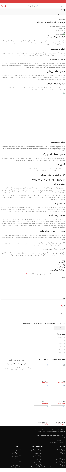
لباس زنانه (62, 346)
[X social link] (35, 1)
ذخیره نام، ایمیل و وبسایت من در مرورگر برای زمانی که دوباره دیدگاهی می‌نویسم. (44, 323)
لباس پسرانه (61, 340)
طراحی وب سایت (60, 455)
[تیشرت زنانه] (58, 392)
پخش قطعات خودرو (38, 455)
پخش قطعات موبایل (59, 461)
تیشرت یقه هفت (57, 49)
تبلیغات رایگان (17, 459)
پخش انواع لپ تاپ (16, 453)
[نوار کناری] (64, 470)
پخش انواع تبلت (17, 449)
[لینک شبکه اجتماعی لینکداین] (31, 1)
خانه (64, 14)
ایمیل (63, 306)
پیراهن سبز (62, 380)
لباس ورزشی (61, 352)
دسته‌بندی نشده (61, 337)
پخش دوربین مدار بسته (15, 455)
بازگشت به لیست (60, 264)
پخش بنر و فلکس (16, 461)
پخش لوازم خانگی (60, 453)
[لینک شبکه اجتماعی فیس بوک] (37, 1)
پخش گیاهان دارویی (38, 461)
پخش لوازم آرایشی (38, 459)
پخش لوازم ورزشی (38, 453)
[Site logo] (33, 6)
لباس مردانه (58, 14)
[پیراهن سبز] (58, 372)
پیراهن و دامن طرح (60, 422)
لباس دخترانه (61, 343)
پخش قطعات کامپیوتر (59, 449)
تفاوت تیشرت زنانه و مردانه (52, 175)
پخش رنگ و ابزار (60, 464)
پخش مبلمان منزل (60, 459)
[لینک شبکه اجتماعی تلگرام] (29, 1)
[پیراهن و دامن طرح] (58, 413)
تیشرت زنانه (60, 203)
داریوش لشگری (51, 26)
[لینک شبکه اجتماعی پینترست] (33, 1)
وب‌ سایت (62, 313)
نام (63, 298)
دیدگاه (63, 277)
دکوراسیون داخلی (38, 464)
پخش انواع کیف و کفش (37, 449)
